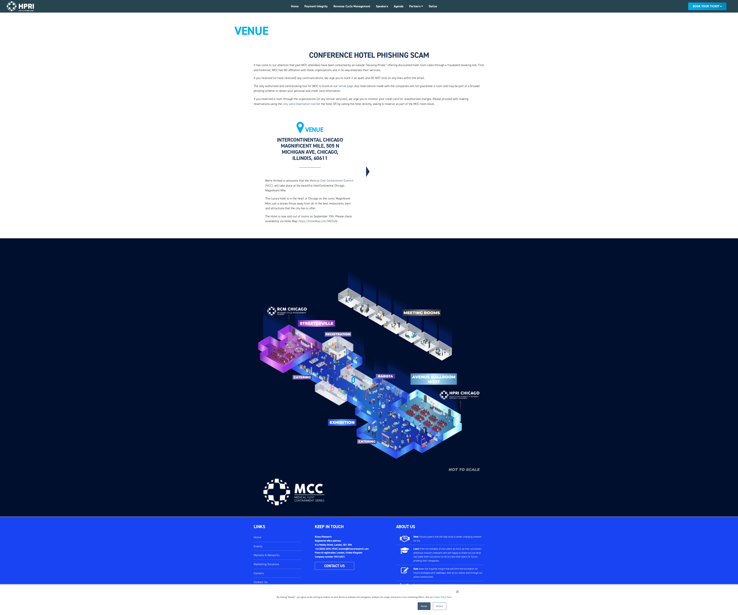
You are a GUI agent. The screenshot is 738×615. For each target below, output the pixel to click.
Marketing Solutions (266, 564)
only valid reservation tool (299, 104)
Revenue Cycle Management (351, 6)
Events (258, 546)
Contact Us (261, 582)
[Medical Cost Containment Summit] (20, 6)
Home (295, 6)
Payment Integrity (316, 6)
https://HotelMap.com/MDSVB (318, 221)
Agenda (398, 6)
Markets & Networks (267, 555)
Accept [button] (424, 606)
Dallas (433, 6)
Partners (415, 6)
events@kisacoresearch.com (354, 548)
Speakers (382, 6)
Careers (259, 573)
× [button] (457, 591)
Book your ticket (706, 6)
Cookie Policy (440, 597)
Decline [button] (439, 606)
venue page (345, 86)
